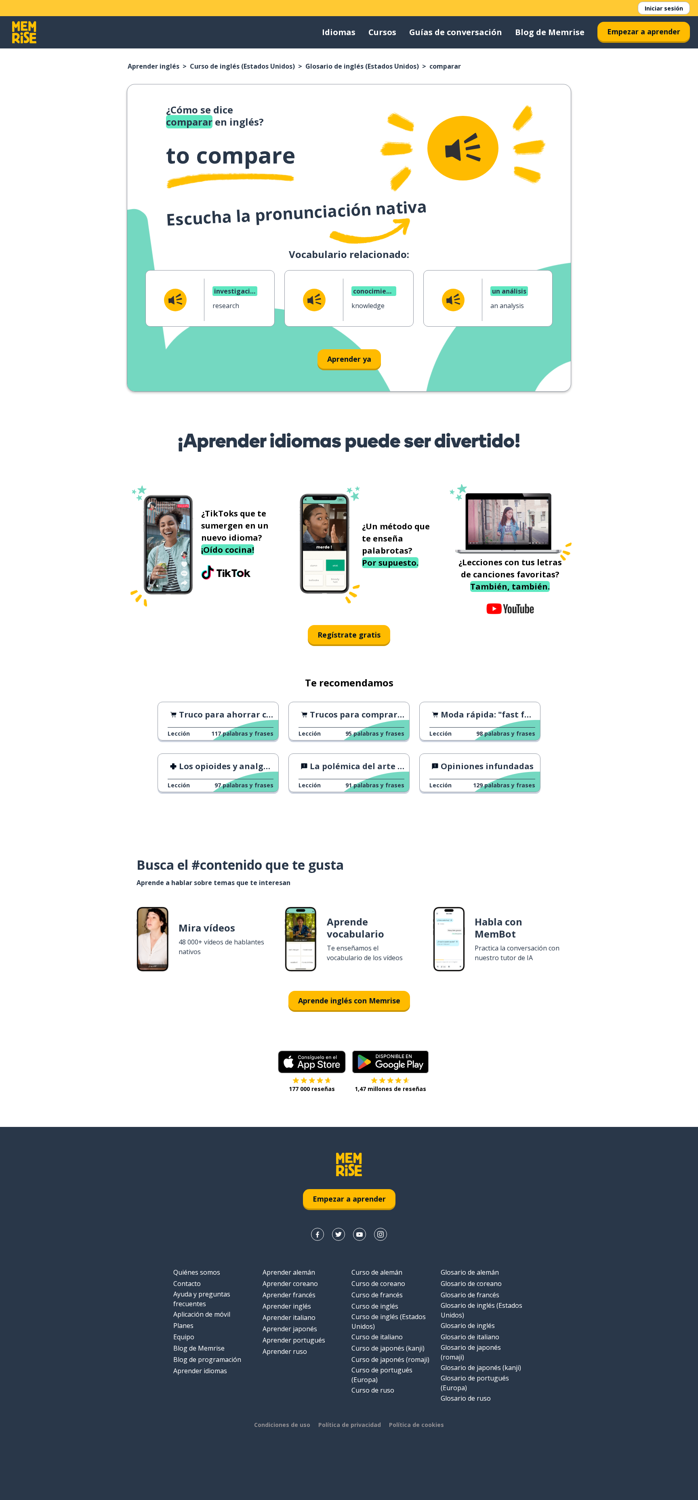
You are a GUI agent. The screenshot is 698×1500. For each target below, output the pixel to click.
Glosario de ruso (466, 1398)
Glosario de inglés (468, 1325)
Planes (183, 1325)
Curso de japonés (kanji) (388, 1348)
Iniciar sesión (664, 8)
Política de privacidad (349, 1425)
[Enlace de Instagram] (380, 1234)
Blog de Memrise (549, 32)
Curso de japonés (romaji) (390, 1359)
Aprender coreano (290, 1283)
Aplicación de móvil (201, 1314)
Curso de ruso (372, 1390)
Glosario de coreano (471, 1283)
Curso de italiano (377, 1336)
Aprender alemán (289, 1272)
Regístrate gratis (349, 635)
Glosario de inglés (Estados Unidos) (362, 66)
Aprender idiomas (200, 1370)
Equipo (183, 1336)
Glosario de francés (470, 1294)
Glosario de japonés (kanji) (481, 1367)
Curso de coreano (378, 1283)
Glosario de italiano (470, 1336)
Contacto (187, 1283)
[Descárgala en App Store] (312, 1062)
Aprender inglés (153, 66)
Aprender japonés (290, 1328)
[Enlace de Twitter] (338, 1234)
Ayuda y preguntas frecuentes (201, 1299)
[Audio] (462, 148)
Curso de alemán (376, 1272)
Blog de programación (207, 1359)
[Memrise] (24, 32)
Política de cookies (416, 1425)
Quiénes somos (196, 1272)
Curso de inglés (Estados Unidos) (242, 66)
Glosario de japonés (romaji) (471, 1352)
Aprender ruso (285, 1351)
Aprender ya (349, 359)
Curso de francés (377, 1294)
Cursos (382, 32)
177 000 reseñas (312, 1089)
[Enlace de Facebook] (317, 1234)
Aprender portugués (294, 1340)
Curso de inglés (374, 1306)
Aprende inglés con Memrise (349, 1000)
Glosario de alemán (470, 1272)
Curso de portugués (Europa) (381, 1375)
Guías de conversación (455, 32)
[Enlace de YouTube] (359, 1234)
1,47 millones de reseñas (390, 1089)
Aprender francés (289, 1294)
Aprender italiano (289, 1317)
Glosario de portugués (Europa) (475, 1383)
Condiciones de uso (282, 1425)
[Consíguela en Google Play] (390, 1062)
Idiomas (338, 32)
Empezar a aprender (643, 31)
